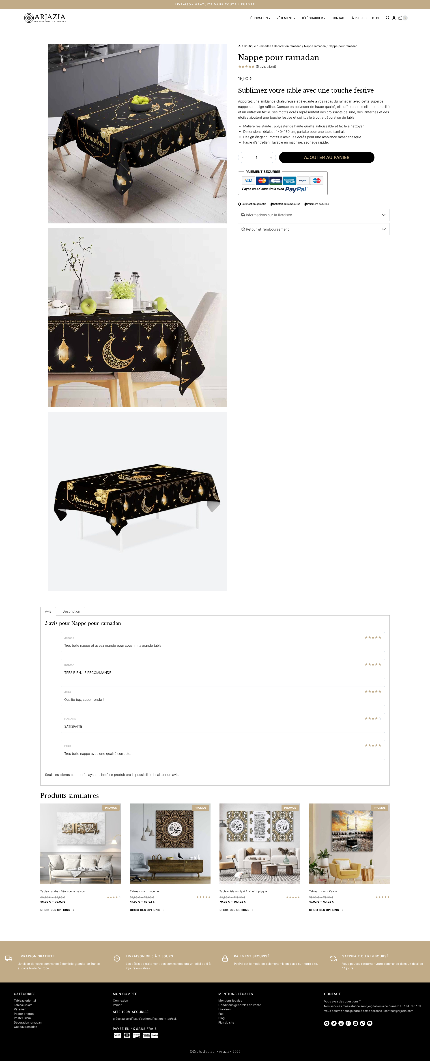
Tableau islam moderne (144, 891)
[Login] (394, 18)
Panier (117, 1005)
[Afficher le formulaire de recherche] (388, 18)
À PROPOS (359, 18)
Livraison (224, 1009)
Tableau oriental (25, 1000)
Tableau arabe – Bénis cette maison (62, 891)
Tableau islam (23, 1005)
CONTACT (338, 18)
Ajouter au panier (327, 157)
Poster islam (22, 1018)
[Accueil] (239, 46)
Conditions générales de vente (239, 1005)
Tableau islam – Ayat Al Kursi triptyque (243, 891)
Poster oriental (24, 1013)
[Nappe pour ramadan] (137, 133)
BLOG (376, 18)
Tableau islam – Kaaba (323, 891)
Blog (221, 1018)
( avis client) (266, 66)
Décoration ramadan (28, 1022)
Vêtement (21, 1009)
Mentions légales (230, 1000)
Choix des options (55, 910)
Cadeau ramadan (25, 1026)
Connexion (120, 1000)
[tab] (48, 611)
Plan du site (226, 1022)
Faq (221, 1013)
